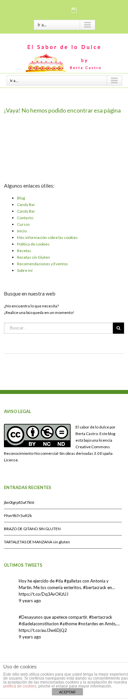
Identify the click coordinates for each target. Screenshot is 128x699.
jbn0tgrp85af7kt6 (19, 502)
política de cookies (19, 686)
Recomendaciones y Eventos (42, 263)
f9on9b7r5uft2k (18, 515)
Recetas (24, 250)
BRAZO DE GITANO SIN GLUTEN (32, 528)
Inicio (22, 230)
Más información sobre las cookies (47, 237)
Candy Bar (26, 204)
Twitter (64, 9)
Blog (21, 197)
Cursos (23, 224)
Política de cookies (33, 244)
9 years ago (30, 600)
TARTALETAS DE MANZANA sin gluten (37, 541)
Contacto (25, 217)
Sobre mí (24, 270)
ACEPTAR (67, 692)
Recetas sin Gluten (33, 257)
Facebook (53, 10)
